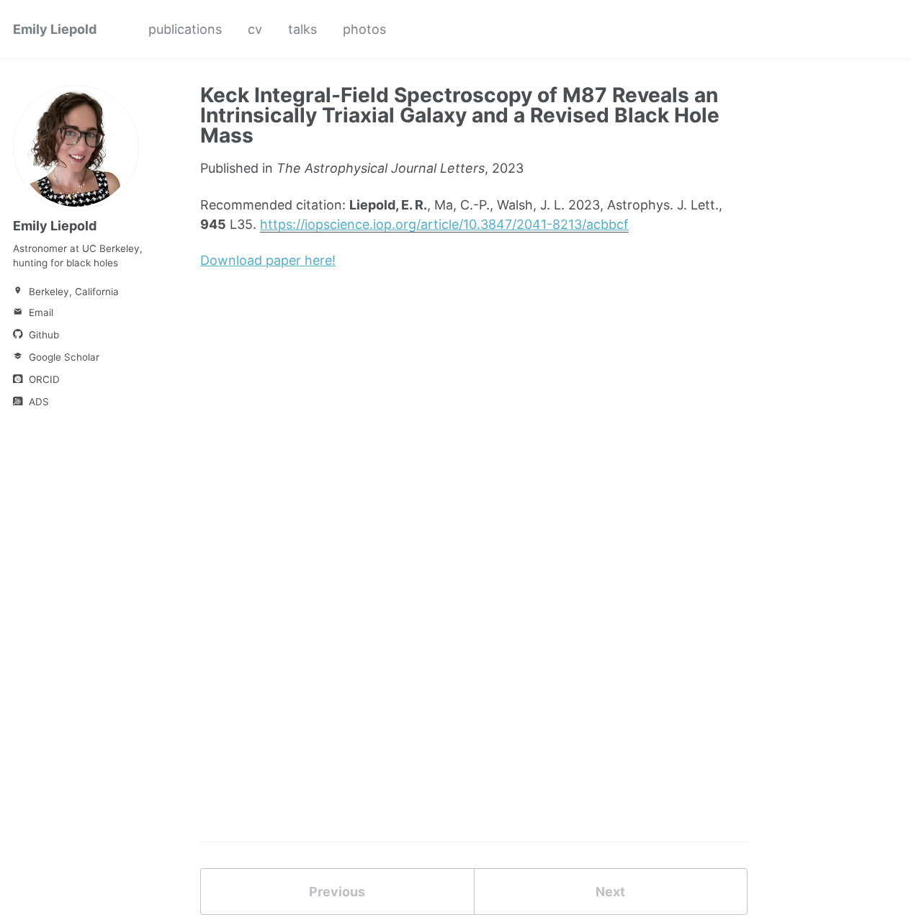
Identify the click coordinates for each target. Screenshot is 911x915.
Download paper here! (268, 260)
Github (42, 335)
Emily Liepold (55, 29)
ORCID (43, 379)
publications (185, 29)
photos (364, 29)
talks (302, 29)
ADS (37, 401)
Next (610, 891)
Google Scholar (62, 357)
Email (39, 312)
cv (255, 29)
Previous (337, 891)
